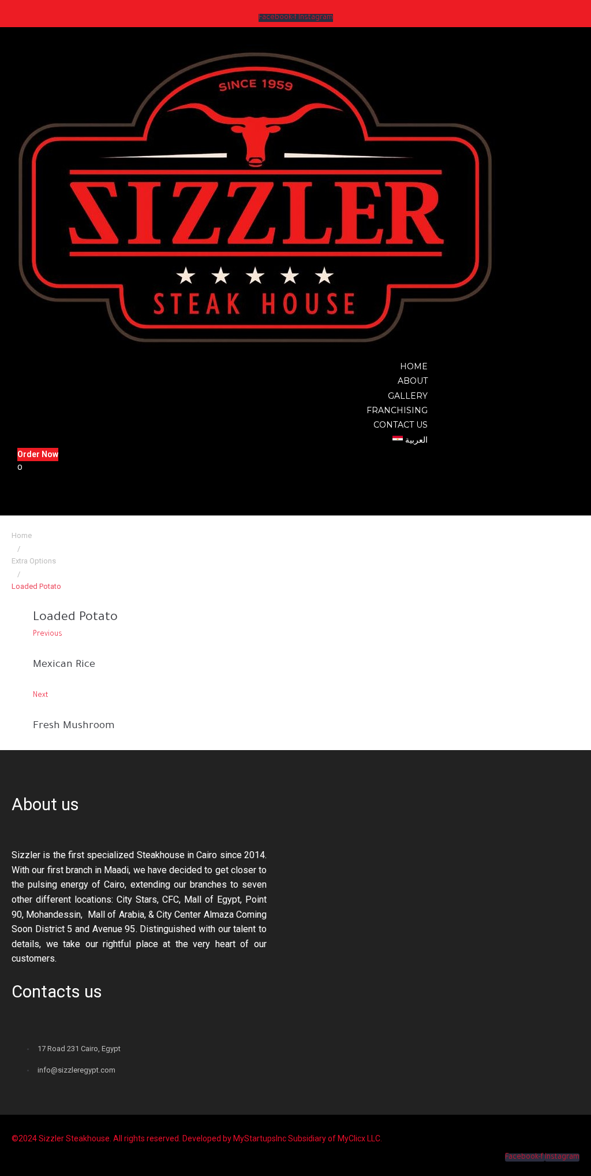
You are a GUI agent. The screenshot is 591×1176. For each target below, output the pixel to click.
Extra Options (34, 561)
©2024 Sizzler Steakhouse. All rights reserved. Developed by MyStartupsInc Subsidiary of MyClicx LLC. (197, 1138)
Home (22, 535)
